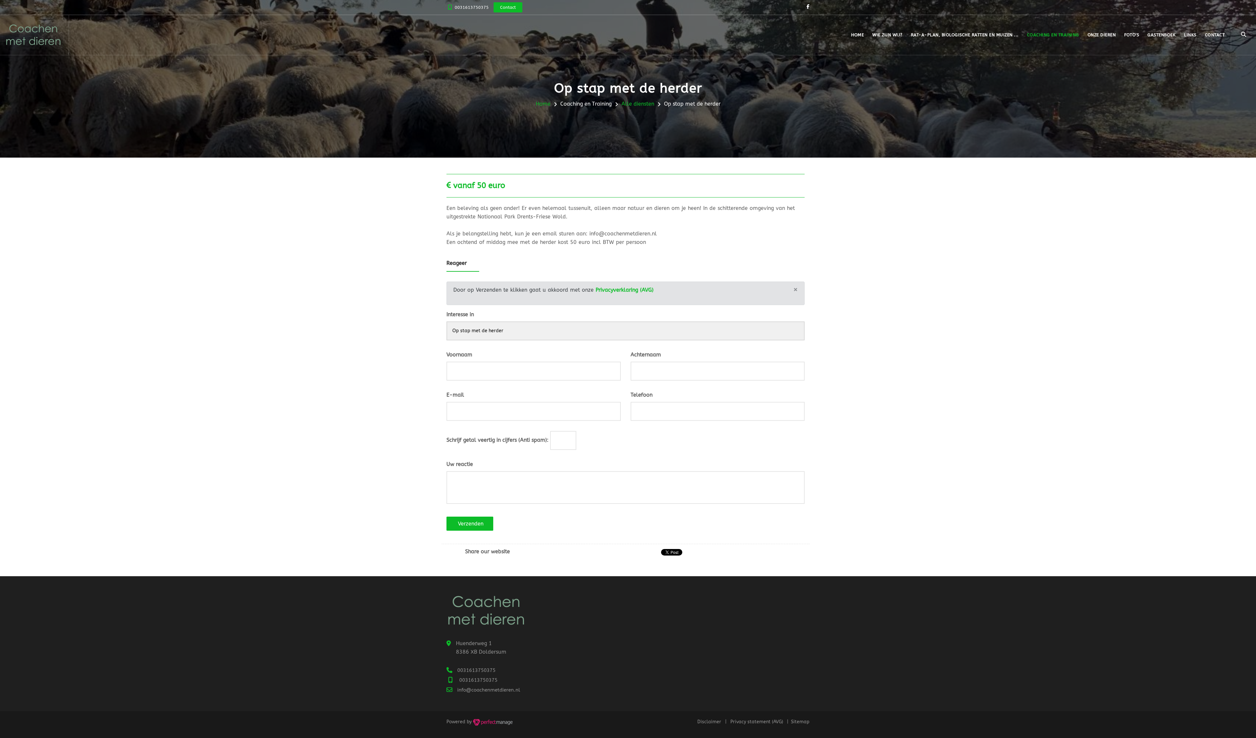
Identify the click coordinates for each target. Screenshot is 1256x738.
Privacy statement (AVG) (756, 722)
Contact (1215, 34)
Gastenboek (1161, 34)
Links (1190, 34)
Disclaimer (709, 722)
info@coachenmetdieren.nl (488, 690)
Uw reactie (459, 464)
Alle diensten (637, 104)
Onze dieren (1102, 34)
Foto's (1131, 34)
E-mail (455, 395)
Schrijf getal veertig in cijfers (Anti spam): (497, 440)
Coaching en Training (1053, 34)
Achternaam (646, 355)
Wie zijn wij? (887, 34)
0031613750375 (472, 7)
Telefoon (642, 395)
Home (857, 34)
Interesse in (460, 314)
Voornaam (459, 355)
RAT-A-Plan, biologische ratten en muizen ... (965, 34)
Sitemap (800, 722)
